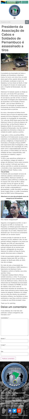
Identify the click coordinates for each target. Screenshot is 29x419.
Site (2, 351)
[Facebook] (10, 411)
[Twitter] (14, 411)
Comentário (5, 317)
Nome (3, 338)
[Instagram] (19, 411)
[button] (14, 18)
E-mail (3, 345)
